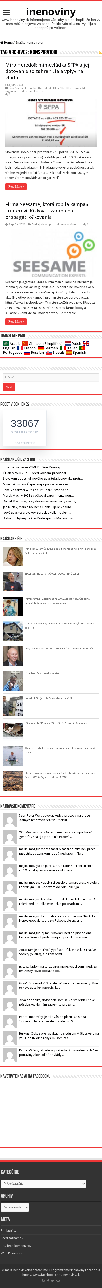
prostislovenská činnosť (64, 224)
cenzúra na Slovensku (23, 88)
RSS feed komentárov (16, 1246)
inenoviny (51, 12)
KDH (67, 88)
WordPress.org (12, 1253)
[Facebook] (48, 1281)
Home (8, 42)
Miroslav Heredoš (32, 91)
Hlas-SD (58, 88)
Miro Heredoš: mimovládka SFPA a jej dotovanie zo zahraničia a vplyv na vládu (47, 71)
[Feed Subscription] (100, 53)
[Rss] (44, 1281)
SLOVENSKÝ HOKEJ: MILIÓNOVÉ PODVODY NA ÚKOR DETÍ (53, 574)
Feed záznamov (12, 1238)
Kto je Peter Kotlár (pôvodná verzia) (42, 673)
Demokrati (45, 88)
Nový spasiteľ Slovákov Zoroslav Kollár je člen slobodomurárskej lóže (59, 648)
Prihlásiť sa (9, 1230)
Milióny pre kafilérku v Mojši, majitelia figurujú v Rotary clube (56, 723)
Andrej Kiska (40, 224)
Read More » (16, 186)
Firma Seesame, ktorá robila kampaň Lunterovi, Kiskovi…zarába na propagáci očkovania (46, 210)
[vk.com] (58, 1281)
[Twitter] (53, 1281)
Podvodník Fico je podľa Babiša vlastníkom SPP (48, 698)
